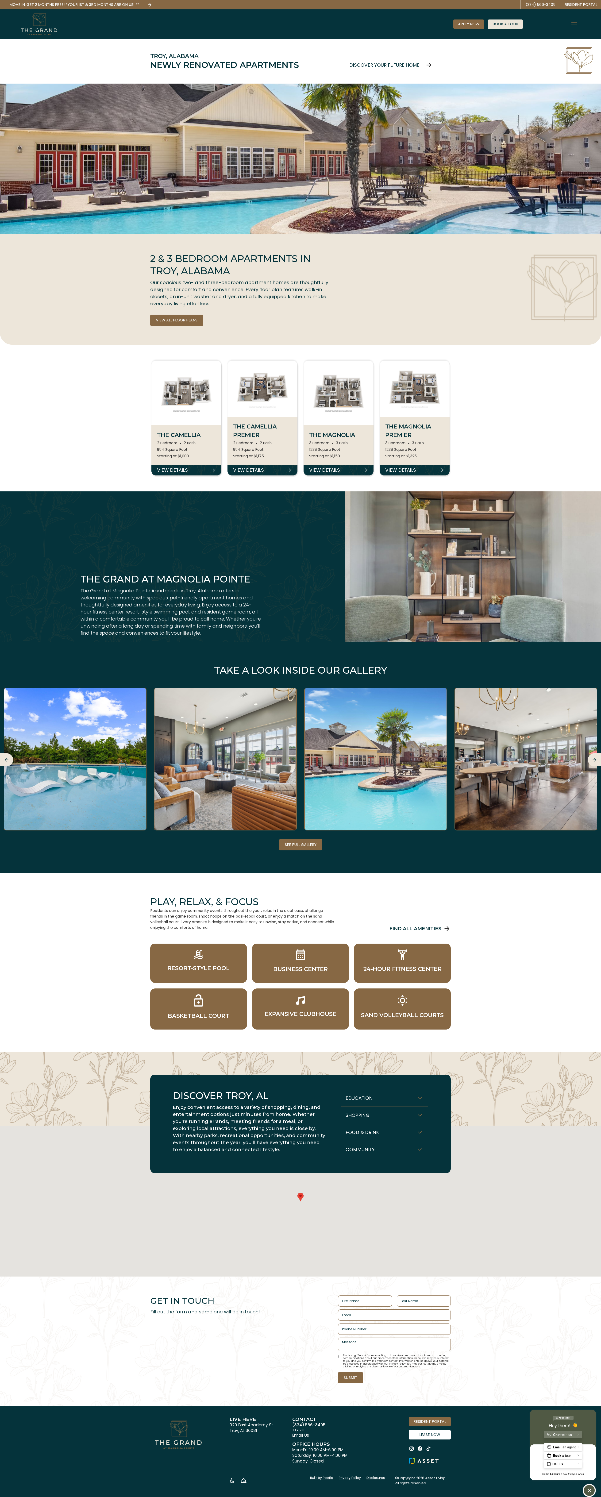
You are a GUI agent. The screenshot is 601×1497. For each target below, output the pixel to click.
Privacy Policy (350, 1477)
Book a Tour (505, 24)
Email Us (300, 1435)
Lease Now (429, 1434)
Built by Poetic (321, 1477)
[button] (577, 24)
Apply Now (468, 24)
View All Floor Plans (176, 320)
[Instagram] (411, 1448)
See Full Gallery (300, 844)
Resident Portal (429, 1421)
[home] (38, 24)
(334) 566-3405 (308, 1425)
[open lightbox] (75, 759)
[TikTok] (428, 1448)
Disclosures (375, 1477)
